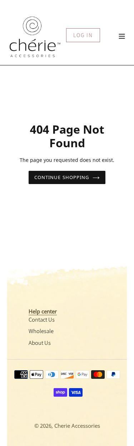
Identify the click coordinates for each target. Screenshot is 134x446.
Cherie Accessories (77, 425)
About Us (40, 342)
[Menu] (121, 35)
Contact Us (42, 319)
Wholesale (41, 330)
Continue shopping (61, 177)
